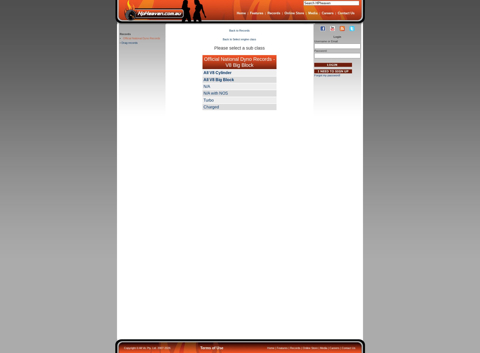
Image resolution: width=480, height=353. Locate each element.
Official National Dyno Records (141, 38)
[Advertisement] (142, 131)
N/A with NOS (216, 93)
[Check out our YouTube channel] (332, 28)
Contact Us (346, 13)
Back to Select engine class (239, 39)
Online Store (294, 13)
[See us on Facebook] (322, 28)
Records (274, 13)
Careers (328, 13)
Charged (211, 107)
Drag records (130, 42)
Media (313, 13)
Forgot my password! (327, 75)
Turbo (209, 100)
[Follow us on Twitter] (352, 28)
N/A (207, 86)
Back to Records (239, 30)
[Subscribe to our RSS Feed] (342, 28)
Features (256, 13)
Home (241, 13)
